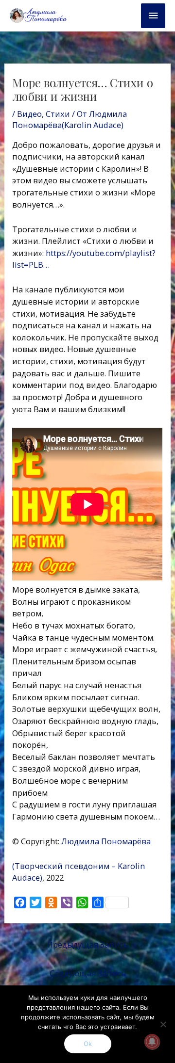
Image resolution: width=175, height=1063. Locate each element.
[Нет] (163, 1024)
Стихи (58, 113)
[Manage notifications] (152, 1041)
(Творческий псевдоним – (64, 865)
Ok (88, 1043)
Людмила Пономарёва (108, 841)
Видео (29, 113)
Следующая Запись (88, 973)
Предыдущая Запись (87, 944)
